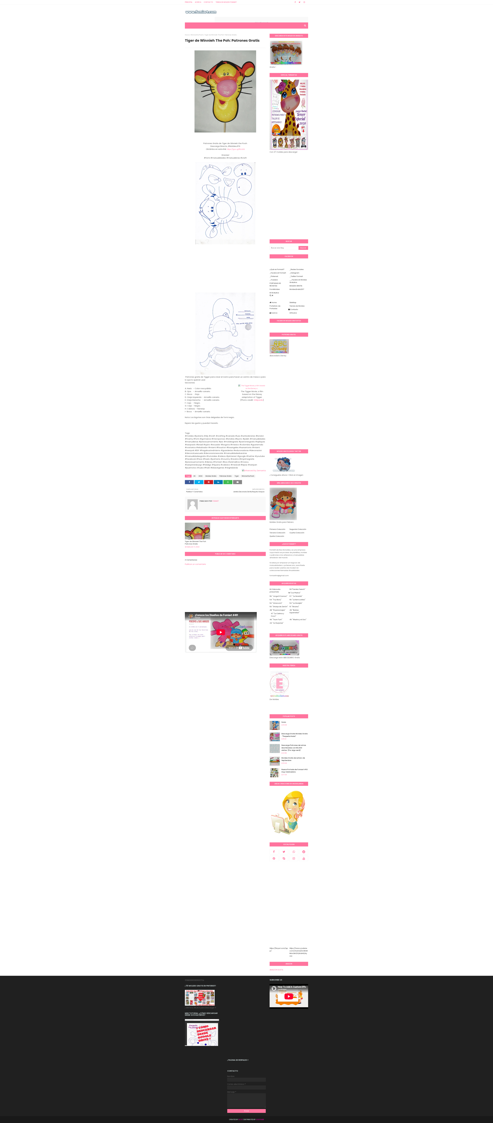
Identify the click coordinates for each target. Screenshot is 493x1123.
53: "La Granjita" (296, 603)
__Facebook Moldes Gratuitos (298, 281)
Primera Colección (277, 529)
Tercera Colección (277, 532)
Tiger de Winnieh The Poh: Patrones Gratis (195, 542)
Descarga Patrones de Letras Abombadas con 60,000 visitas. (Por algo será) (293, 747)
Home (274, 302)
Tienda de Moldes (297, 306)
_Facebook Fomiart (278, 273)
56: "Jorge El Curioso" (278, 596)
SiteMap (293, 302)
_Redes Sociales (297, 269)
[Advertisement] (225, 272)
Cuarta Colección (297, 532)
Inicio (187, 35)
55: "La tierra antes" (297, 599)
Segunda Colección (298, 529)
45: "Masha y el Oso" (298, 619)
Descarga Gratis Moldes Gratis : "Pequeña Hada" (294, 734)
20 (194, 476)
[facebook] (295, 2)
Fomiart (215, 501)
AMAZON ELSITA (276, 969)
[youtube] (304, 858)
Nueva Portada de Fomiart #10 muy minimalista (294, 770)
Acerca (198, 2)
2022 (200, 476)
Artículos (293, 313)
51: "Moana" (294, 606)
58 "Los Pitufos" (294, 593)
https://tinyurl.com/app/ (279, 949)
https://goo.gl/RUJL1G (236, 149)
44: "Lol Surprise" (276, 623)
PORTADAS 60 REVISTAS (275, 284)
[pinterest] (274, 858)
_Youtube (274, 280)
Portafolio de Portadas (275, 307)
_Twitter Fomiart (296, 276)
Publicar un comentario (195, 564)
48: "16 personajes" (277, 610)
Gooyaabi (260, 1119)
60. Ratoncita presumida (275, 590)
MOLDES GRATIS (296, 286)
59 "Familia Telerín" (297, 589)
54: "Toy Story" (275, 599)
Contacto (208, 2)
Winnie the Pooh (197, 35)
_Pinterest (274, 276)
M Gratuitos (274, 293)
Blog (241, 1119)
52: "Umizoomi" (276, 603)
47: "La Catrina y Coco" (277, 614)
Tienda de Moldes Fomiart (226, 2)
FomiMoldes (275, 289)
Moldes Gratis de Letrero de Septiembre (293, 759)
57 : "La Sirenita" (296, 596)
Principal (188, 2)
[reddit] (304, 851)
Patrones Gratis (225, 476)
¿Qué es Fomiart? (277, 269)
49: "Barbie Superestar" (295, 611)
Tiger (237, 476)
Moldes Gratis (211, 476)
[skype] (284, 858)
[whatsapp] (294, 851)
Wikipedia (258, 400)
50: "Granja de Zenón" (279, 606)
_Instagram (294, 273)
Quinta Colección (277, 536)
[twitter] (299, 2)
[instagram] (304, 2)
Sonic (283, 722)
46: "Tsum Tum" (276, 619)
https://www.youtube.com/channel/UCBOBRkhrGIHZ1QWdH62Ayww (299, 952)
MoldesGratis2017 (297, 289)
